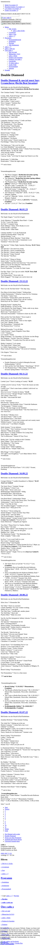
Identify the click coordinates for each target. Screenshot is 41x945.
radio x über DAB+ (19, 31)
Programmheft (13, 66)
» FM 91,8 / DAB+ (7, 863)
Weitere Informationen (7, 944)
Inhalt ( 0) (11, 5)
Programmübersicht (15, 40)
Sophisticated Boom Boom (13, 839)
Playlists (11, 43)
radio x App (12, 34)
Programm (8, 38)
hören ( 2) (13, 8)
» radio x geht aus (7, 902)
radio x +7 (12, 36)
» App (3, 870)
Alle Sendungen (14, 45)
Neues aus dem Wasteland (13, 838)
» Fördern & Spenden (7, 921)
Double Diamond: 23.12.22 (14, 281)
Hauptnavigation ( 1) (15, 7)
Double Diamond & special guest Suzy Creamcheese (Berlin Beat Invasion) (20, 81)
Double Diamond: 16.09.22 (14, 473)
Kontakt (7, 70)
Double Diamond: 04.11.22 (14, 373)
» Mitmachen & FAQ (7, 914)
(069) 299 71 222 (6, 853)
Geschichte (12, 61)
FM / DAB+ (13, 29)
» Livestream (5, 867)
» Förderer (4, 924)
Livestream (12, 32)
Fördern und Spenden (15, 57)
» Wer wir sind (5, 911)
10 (5, 825)
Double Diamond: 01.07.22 (14, 712)
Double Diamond (10, 836)
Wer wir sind (13, 52)
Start (6, 807)
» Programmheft (6, 889)
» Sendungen (5, 885)
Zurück (7, 809)
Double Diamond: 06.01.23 (14, 209)
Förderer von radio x (15, 59)
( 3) (11, 10)
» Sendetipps (5, 882)
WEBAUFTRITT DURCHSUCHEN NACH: (15, 14)
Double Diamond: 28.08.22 (14, 595)
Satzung (11, 68)
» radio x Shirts (5, 918)
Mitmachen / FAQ (14, 54)
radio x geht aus (10, 48)
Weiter (7, 829)
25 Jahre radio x (14, 63)
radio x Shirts (13, 56)
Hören (7, 27)
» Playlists (4, 899)
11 (5, 827)
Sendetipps (12, 41)
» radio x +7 (4, 874)
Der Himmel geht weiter (12, 834)
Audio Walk (12, 65)
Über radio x (9, 50)
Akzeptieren (4, 942)
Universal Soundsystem (12, 841)
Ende (6, 831)
